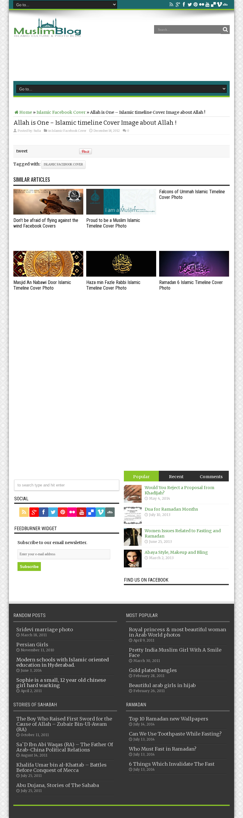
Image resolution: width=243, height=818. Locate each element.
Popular (141, 476)
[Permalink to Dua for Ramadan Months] (133, 522)
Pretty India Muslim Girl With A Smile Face (175, 652)
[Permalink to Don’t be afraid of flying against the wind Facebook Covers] (48, 213)
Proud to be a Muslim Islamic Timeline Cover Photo (113, 223)
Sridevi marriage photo (44, 629)
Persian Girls (32, 644)
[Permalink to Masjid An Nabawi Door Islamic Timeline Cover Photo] (48, 275)
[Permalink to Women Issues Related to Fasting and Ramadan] (133, 544)
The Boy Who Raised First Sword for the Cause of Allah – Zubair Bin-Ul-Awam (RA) (64, 724)
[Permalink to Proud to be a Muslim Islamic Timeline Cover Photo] (121, 213)
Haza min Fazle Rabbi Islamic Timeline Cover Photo (113, 285)
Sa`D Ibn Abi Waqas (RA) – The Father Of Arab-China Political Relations (64, 747)
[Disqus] (121, 396)
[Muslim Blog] (47, 34)
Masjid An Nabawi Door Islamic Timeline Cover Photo (42, 285)
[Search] (225, 29)
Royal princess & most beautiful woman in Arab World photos (177, 632)
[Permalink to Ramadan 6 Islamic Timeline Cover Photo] (194, 275)
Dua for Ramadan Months (171, 509)
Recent (176, 476)
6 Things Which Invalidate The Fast (172, 764)
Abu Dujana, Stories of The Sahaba (57, 785)
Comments (211, 476)
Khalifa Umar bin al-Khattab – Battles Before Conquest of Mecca (61, 767)
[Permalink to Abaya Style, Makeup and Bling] (133, 566)
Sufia (37, 131)
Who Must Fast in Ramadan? (162, 749)
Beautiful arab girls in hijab (162, 685)
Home (25, 112)
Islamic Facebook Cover (61, 112)
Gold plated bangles (153, 670)
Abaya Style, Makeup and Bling (176, 552)
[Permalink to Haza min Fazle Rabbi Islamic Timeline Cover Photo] (121, 275)
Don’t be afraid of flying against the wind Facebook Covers (45, 223)
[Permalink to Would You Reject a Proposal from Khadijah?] (133, 501)
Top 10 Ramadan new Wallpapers (168, 719)
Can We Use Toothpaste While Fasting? (175, 734)
